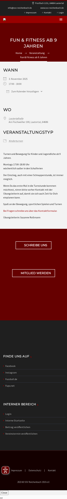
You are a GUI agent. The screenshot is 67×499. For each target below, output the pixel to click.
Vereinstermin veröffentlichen (21, 433)
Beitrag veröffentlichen (17, 427)
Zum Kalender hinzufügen (25, 91)
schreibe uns (33, 245)
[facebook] (28, 301)
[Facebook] (6, 13)
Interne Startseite (15, 420)
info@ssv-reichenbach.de (20, 7)
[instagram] (39, 301)
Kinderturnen (16, 140)
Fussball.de (11, 379)
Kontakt (47, 12)
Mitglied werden (33, 273)
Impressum (31, 12)
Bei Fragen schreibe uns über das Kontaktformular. (30, 210)
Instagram (11, 372)
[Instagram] (10, 13)
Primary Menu (61, 19)
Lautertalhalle (16, 118)
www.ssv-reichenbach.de (52, 7)
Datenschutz (35, 470)
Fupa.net (10, 385)
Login (61, 12)
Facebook (10, 366)
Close (4, 492)
